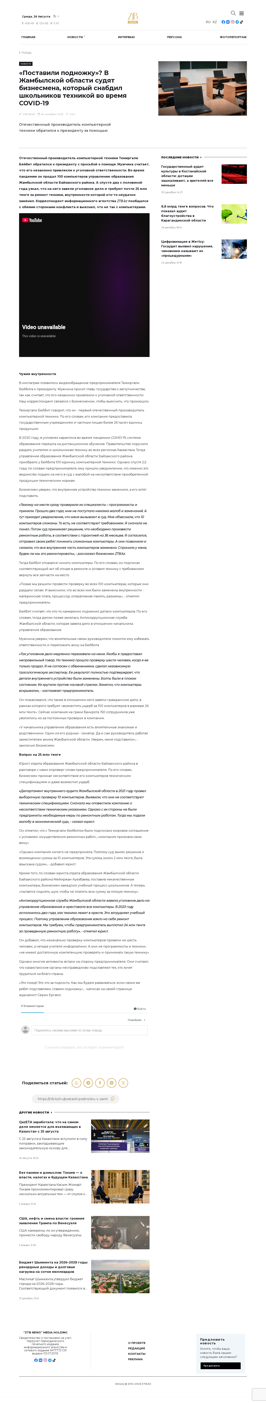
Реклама (135, 1359)
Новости (75, 37)
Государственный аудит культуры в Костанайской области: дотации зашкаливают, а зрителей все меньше (187, 176)
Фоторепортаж (233, 37)
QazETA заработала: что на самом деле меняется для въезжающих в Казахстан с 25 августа (50, 1126)
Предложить (211, 1366)
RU (208, 22)
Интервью (126, 37)
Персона (174, 37)
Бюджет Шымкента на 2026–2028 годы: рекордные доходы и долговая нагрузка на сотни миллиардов (53, 1267)
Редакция (136, 1348)
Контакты (136, 1353)
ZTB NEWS (29, 114)
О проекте (136, 1343)
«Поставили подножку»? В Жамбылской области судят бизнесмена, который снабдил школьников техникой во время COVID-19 (73, 88)
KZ (215, 22)
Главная (28, 37)
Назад (27, 52)
